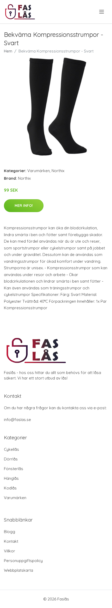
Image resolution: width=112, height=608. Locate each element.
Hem (8, 51)
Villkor (9, 550)
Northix (58, 170)
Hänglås (11, 478)
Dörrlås (11, 459)
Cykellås (11, 449)
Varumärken (38, 170)
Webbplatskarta (18, 570)
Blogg (9, 531)
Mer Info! (24, 205)
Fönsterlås (13, 468)
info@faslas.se (17, 419)
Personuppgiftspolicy (23, 560)
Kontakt (11, 541)
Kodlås (10, 488)
